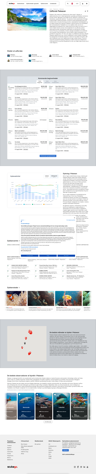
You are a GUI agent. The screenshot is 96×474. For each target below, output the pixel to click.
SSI (49, 444)
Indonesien (10, 451)
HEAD (49, 458)
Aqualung (50, 450)
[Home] (12, 3)
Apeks (50, 452)
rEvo (49, 454)
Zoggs (50, 456)
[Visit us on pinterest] (81, 467)
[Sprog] (72, 4)
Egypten (9, 447)
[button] (25, 343)
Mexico (9, 457)
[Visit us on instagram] (75, 467)
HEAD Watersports (54, 441)
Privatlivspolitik (25, 449)
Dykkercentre (12, 241)
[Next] (88, 253)
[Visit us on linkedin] (84, 467)
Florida (9, 453)
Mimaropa (61, 9)
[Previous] (9, 253)
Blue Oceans (24, 444)
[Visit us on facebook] (78, 467)
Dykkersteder (12, 288)
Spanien (9, 449)
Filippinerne (55, 9)
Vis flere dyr (48, 421)
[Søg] (68, 4)
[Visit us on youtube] (87, 467)
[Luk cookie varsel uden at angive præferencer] (74, 218)
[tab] (39, 82)
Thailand (9, 445)
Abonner (65, 450)
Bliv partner (38, 444)
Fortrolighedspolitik (70, 220)
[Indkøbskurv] (87, 4)
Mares (50, 448)
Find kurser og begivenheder (48, 156)
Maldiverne (10, 459)
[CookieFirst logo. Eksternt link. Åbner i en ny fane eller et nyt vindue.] (21, 221)
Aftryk (22, 453)
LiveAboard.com (52, 446)
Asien (51, 9)
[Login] (83, 4)
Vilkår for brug (24, 451)
